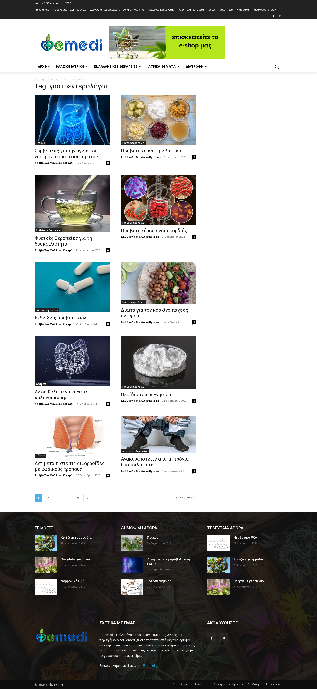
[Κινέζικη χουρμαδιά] (46, 543)
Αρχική (39, 79)
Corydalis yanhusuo (76, 559)
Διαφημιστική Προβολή (228, 684)
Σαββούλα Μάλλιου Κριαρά (54, 162)
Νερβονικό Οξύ (72, 581)
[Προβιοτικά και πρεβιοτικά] (158, 120)
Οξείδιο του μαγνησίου (146, 394)
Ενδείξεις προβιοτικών (60, 318)
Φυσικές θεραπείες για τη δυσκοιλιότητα (63, 241)
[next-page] (87, 498)
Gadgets (41, 384)
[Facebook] (273, 16)
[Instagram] (279, 16)
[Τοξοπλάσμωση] (132, 587)
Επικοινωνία (274, 684)
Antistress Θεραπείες (48, 230)
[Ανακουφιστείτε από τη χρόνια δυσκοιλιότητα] (158, 434)
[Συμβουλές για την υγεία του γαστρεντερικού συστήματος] (72, 120)
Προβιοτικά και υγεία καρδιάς (154, 230)
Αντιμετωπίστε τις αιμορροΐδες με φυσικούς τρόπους (70, 466)
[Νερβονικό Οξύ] (46, 587)
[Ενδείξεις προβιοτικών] (72, 287)
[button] (276, 66)
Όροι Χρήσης (182, 684)
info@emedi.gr (147, 665)
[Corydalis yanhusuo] (46, 565)
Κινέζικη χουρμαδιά (76, 537)
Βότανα (40, 143)
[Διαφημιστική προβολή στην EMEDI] (132, 565)
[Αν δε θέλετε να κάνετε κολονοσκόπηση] (72, 361)
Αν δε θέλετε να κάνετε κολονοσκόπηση (61, 394)
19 (77, 498)
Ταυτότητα (202, 684)
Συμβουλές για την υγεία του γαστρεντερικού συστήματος (66, 153)
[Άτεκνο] (132, 543)
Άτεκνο (152, 537)
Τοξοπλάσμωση (159, 581)
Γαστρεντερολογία (133, 143)
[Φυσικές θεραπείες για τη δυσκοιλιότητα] (72, 203)
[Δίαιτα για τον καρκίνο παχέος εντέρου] (158, 283)
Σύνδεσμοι (255, 684)
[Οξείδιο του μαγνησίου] (158, 362)
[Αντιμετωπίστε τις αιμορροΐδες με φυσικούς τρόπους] (72, 437)
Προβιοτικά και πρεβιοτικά (151, 151)
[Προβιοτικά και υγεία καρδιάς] (158, 200)
